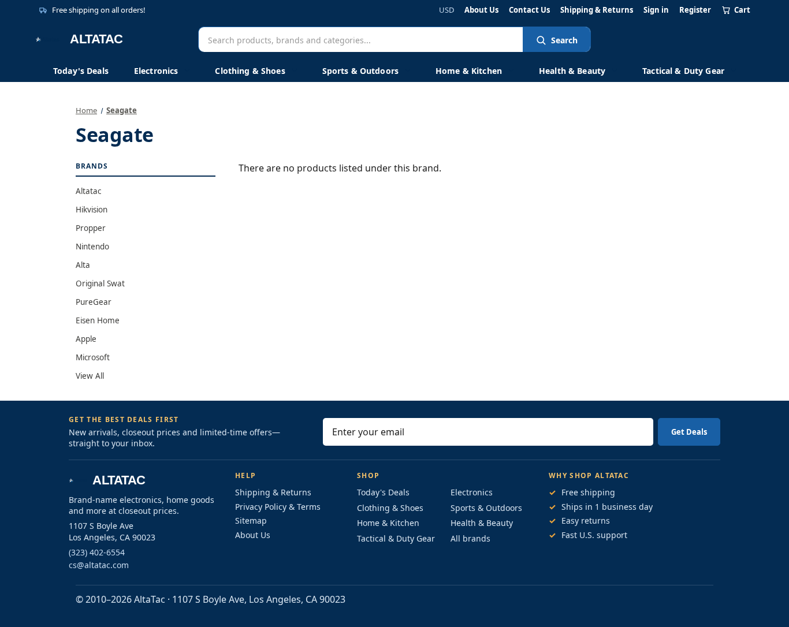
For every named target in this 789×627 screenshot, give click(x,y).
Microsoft (93, 357)
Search (564, 40)
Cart (742, 9)
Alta (83, 265)
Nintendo (92, 246)
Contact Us (529, 10)
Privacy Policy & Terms (278, 506)
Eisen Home (98, 320)
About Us (481, 10)
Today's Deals (81, 70)
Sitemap (251, 520)
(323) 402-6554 (97, 552)
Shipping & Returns (596, 10)
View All (90, 376)
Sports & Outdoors (360, 70)
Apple (86, 339)
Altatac (88, 191)
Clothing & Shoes (250, 70)
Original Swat (100, 283)
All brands (470, 538)
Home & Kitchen (469, 70)
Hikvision (91, 209)
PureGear (93, 302)
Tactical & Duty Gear (683, 70)
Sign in (656, 10)
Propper (91, 228)
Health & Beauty (572, 70)
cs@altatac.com (99, 564)
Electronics (156, 70)
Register (695, 10)
